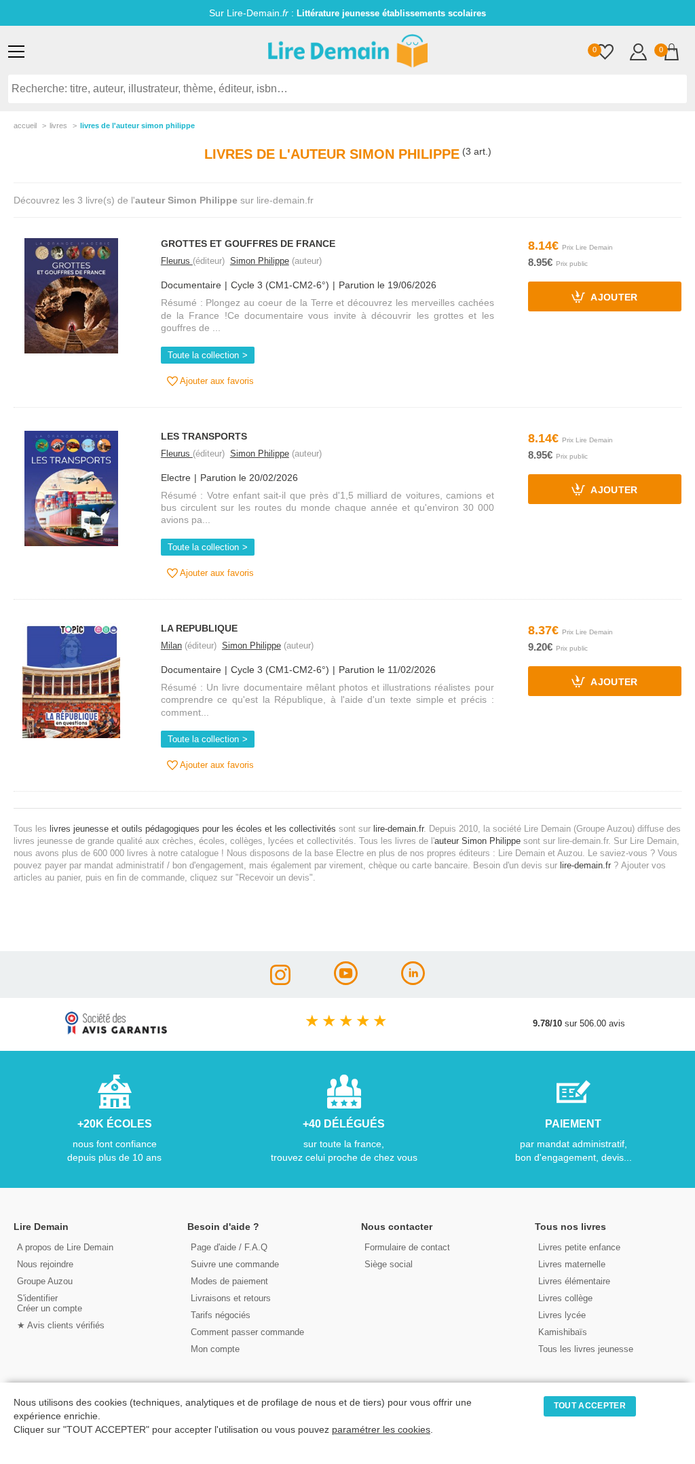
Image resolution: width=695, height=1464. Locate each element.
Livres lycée (562, 1315)
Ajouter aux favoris (216, 381)
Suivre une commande (235, 1264)
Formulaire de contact (407, 1247)
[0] (605, 53)
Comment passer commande (247, 1332)
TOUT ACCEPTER (590, 1405)
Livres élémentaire (574, 1281)
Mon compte (215, 1349)
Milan (171, 645)
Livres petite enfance (579, 1247)
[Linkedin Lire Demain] (413, 981)
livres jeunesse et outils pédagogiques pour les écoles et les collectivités (193, 829)
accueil (25, 125)
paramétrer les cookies (381, 1430)
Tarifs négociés (220, 1315)
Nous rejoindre (45, 1264)
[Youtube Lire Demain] (346, 981)
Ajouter (613, 298)
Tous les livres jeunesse (585, 1349)
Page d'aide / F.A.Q (229, 1247)
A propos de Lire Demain (65, 1247)
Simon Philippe (259, 261)
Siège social (388, 1264)
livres (58, 125)
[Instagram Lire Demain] (280, 981)
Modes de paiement (229, 1281)
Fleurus (177, 261)
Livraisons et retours (231, 1298)
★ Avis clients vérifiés (61, 1325)
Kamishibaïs (562, 1332)
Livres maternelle (571, 1264)
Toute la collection (203, 355)
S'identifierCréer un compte (49, 1303)
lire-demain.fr (398, 829)
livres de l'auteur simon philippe (137, 125)
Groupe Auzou (45, 1281)
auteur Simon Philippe (477, 841)
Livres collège (565, 1298)
